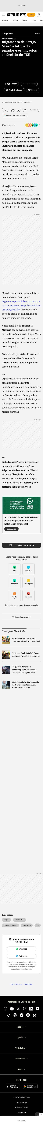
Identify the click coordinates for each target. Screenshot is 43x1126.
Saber (34, 21)
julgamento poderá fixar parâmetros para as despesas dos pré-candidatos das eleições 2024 (21, 305)
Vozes (25, 21)
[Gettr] (28, 1015)
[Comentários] (5, 110)
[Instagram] (25, 1008)
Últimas (15, 21)
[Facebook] (12, 1008)
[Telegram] (21, 1015)
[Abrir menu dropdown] (39, 33)
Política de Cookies (21, 1107)
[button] (21, 618)
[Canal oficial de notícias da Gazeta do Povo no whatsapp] (5, 1008)
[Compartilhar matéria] (12, 110)
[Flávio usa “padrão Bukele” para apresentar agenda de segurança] (6, 654)
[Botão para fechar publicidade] (41, 1115)
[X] (18, 1008)
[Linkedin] (31, 1008)
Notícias (5, 21)
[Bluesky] (34, 1015)
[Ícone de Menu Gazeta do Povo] (4, 15)
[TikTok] (9, 1015)
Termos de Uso (21, 1102)
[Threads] (15, 1015)
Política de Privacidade (22, 1097)
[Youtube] (37, 1008)
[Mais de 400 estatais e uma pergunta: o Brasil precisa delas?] (6, 640)
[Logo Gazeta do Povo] (16, 14)
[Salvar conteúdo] (18, 110)
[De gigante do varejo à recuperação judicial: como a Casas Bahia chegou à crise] (6, 670)
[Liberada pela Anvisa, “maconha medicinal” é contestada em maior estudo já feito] (6, 685)
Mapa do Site (21, 1112)
